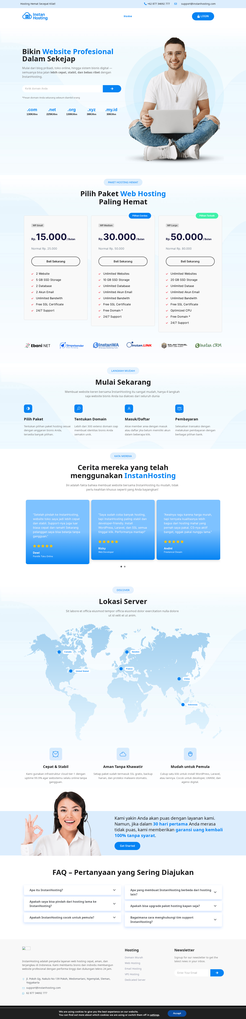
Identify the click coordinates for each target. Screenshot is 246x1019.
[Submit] (112, 88)
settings (154, 1015)
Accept (177, 1013)
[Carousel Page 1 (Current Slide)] (121, 566)
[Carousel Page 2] (125, 566)
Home (128, 16)
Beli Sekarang (55, 261)
